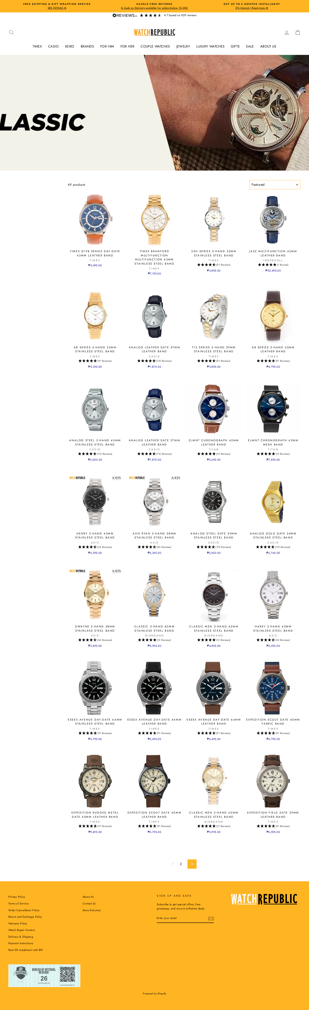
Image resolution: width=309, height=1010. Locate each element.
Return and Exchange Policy (25, 917)
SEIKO (69, 46)
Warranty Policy (17, 923)
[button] (213, 265)
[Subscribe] (211, 918)
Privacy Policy (16, 897)
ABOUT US (268, 46)
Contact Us (89, 903)
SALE (250, 46)
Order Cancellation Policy (24, 910)
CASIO (53, 46)
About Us (88, 897)
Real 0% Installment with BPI (25, 950)
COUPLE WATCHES (155, 46)
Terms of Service (18, 903)
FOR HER (127, 46)
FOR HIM (107, 46)
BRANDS (87, 46)
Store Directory (92, 910)
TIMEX (37, 46)
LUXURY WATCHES (210, 46)
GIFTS (235, 46)
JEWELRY (183, 46)
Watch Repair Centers (21, 930)
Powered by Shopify (154, 993)
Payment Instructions (20, 943)
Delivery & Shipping (20, 937)
